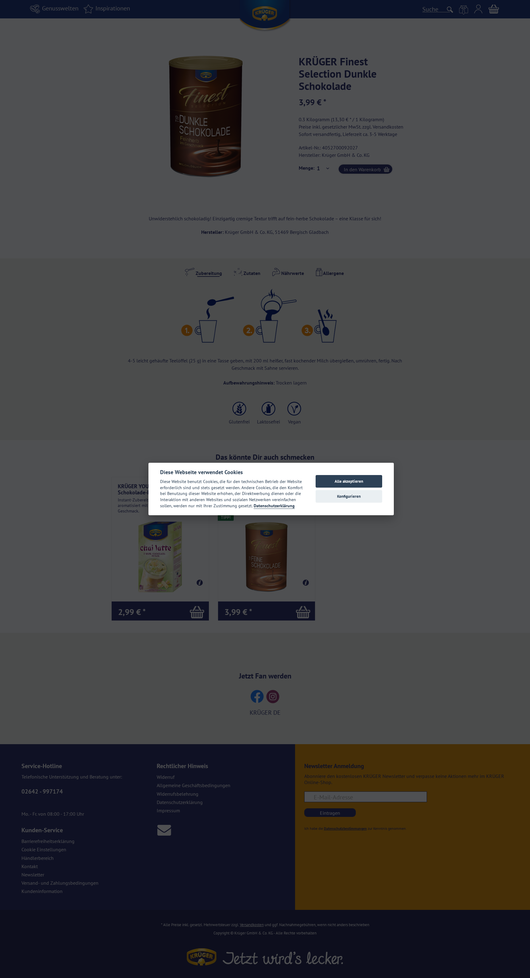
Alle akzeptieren (349, 481)
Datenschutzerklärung (274, 505)
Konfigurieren (349, 496)
